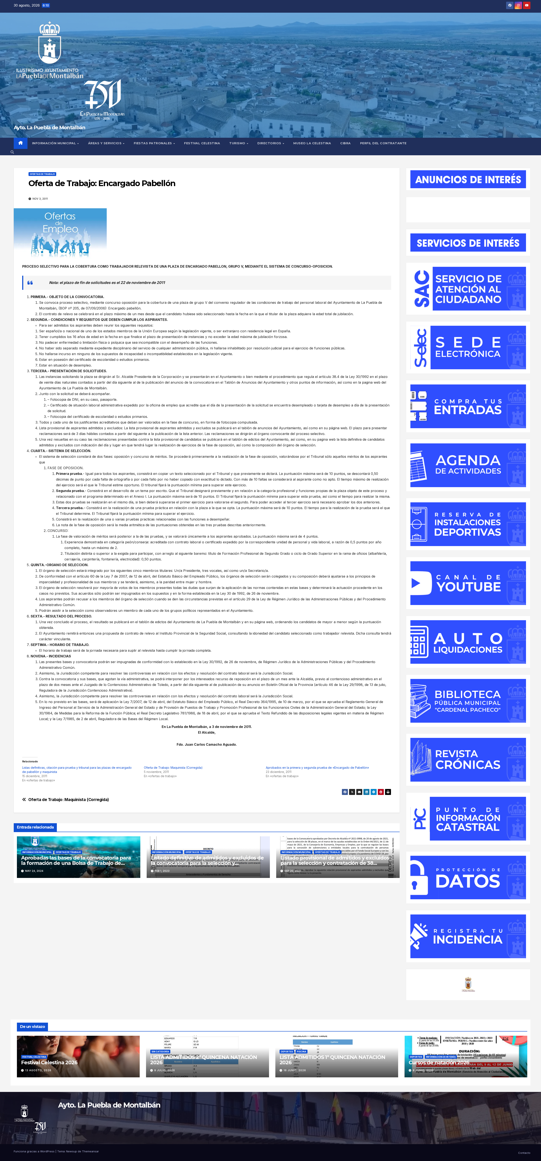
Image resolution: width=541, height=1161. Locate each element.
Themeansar (90, 1151)
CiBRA (345, 143)
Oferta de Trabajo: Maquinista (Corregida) (173, 767)
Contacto (524, 1152)
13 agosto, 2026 (38, 1070)
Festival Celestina (202, 143)
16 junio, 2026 (295, 1070)
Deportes (287, 1051)
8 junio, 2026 (423, 1070)
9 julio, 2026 (164, 1070)
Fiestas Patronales (153, 143)
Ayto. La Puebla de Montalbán (49, 127)
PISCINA (301, 1051)
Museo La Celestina (312, 143)
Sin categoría (160, 1051)
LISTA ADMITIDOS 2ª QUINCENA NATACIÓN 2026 (203, 1060)
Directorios (269, 143)
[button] (12, 152)
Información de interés (441, 1057)
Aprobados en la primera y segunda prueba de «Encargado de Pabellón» (317, 767)
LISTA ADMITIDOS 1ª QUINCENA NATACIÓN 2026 (332, 1060)
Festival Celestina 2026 (49, 1062)
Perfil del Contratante (383, 143)
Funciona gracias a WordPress (34, 1151)
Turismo (237, 143)
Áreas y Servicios (105, 143)
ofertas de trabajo (42, 174)
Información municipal (54, 143)
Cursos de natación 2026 (439, 1062)
